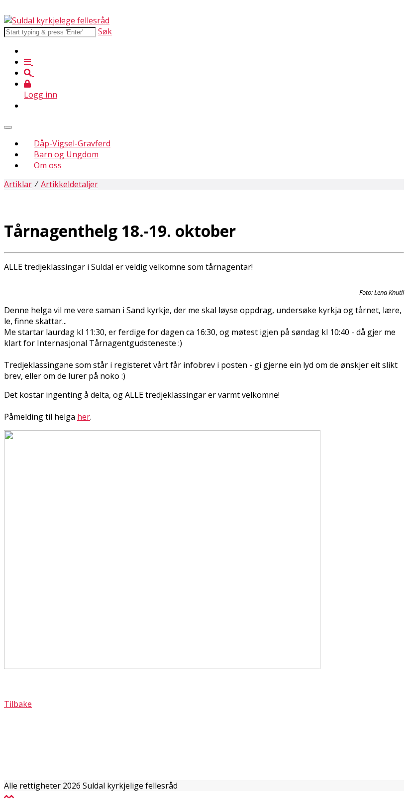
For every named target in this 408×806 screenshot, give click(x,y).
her (83, 416)
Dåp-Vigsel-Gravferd (72, 143)
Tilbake (18, 703)
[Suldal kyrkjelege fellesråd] (56, 20)
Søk (105, 31)
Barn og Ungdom (66, 154)
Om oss (48, 165)
